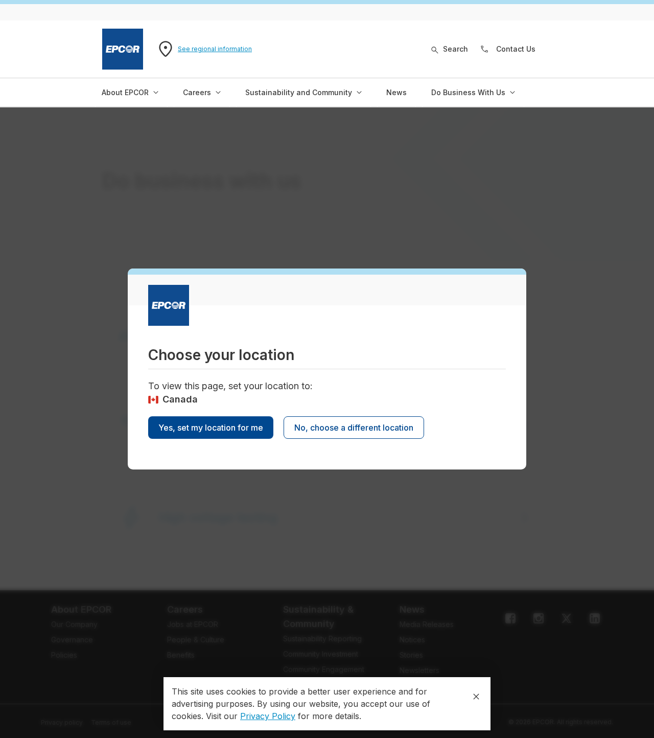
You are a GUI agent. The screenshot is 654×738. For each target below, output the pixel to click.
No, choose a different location (353, 427)
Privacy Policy (267, 716)
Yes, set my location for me (210, 427)
